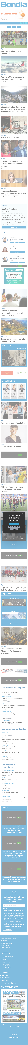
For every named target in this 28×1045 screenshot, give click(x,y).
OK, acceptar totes (14, 524)
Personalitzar (14, 529)
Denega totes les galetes (14, 526)
